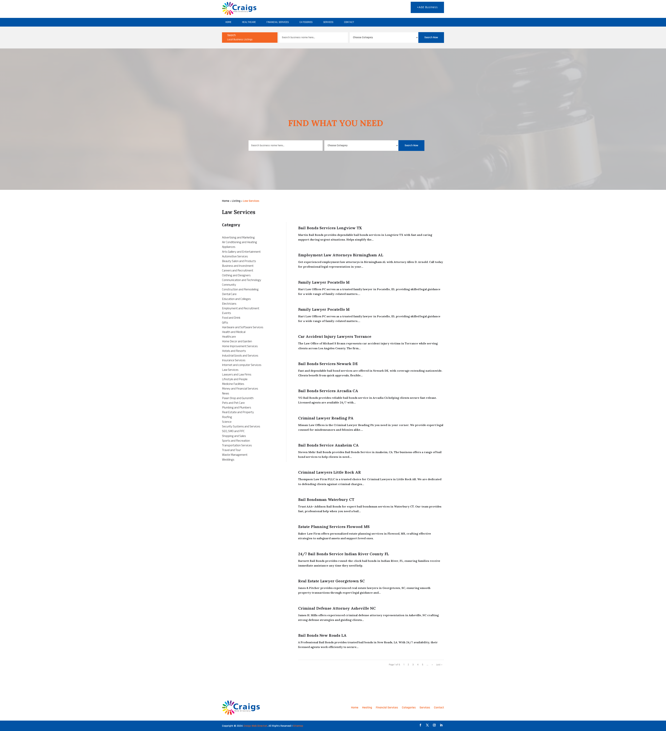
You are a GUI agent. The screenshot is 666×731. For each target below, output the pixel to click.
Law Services (251, 201)
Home (228, 22)
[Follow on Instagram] (434, 725)
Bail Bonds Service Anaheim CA (328, 445)
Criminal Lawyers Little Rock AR (329, 472)
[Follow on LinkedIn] (441, 725)
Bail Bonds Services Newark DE (328, 363)
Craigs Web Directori (255, 726)
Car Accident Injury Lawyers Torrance (334, 336)
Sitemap (298, 726)
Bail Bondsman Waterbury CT (326, 499)
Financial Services (278, 22)
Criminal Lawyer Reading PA (325, 418)
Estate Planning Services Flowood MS (334, 526)
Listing (236, 201)
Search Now (431, 37)
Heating (367, 707)
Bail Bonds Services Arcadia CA (328, 390)
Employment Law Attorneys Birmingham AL (340, 255)
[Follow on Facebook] (420, 725)
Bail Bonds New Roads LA (322, 635)
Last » (439, 664)
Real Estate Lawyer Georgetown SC (331, 581)
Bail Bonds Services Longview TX (330, 227)
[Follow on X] (427, 725)
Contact (349, 22)
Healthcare (249, 22)
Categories (306, 22)
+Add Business (427, 7)
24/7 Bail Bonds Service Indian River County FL (343, 553)
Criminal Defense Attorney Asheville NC (337, 608)
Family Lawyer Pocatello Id (324, 282)
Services (328, 22)
